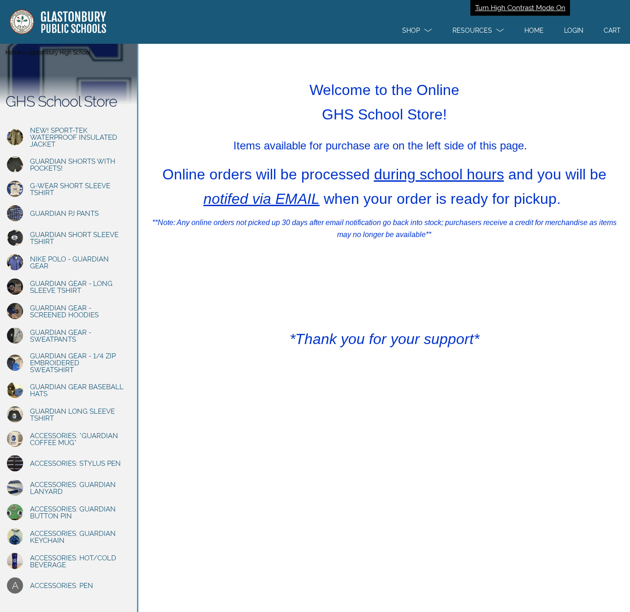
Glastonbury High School (58, 52)
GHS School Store (61, 101)
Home (13, 52)
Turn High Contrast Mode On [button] (520, 8)
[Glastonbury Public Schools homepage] (315, 22)
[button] (417, 30)
